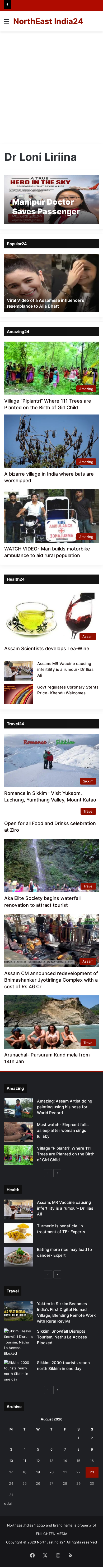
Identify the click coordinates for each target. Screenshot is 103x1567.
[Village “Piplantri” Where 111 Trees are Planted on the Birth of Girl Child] (18, 1155)
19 (38, 1472)
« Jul (8, 1503)
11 (24, 1461)
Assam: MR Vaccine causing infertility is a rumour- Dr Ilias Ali (65, 669)
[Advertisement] (51, 85)
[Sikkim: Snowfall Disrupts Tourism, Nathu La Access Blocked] (18, 1342)
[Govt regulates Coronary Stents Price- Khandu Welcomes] (18, 694)
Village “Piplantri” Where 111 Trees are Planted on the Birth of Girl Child (66, 1154)
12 (38, 1461)
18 (24, 1472)
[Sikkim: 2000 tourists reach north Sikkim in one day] (18, 1371)
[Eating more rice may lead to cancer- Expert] (18, 1257)
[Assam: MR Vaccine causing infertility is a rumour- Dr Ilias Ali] (18, 671)
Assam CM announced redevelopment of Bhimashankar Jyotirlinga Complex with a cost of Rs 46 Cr (51, 980)
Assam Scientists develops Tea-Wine (46, 648)
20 (51, 1472)
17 (11, 1472)
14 (65, 1461)
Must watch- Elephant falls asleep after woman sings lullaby (62, 1130)
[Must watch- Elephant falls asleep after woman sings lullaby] (18, 1132)
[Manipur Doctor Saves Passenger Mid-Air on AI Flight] (51, 199)
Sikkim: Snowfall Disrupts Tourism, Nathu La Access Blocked (62, 1337)
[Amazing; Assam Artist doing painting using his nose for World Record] (18, 1108)
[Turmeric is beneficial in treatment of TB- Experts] (18, 1233)
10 (11, 1461)
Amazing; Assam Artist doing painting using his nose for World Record (64, 1107)
